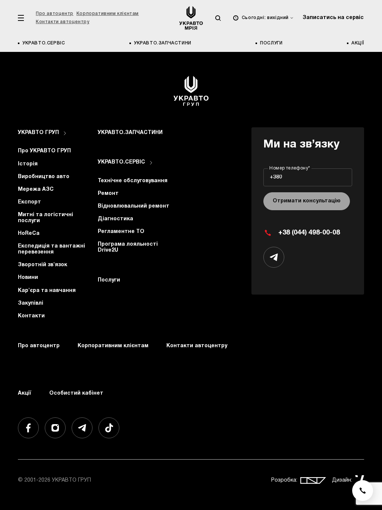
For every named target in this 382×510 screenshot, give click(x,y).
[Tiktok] (108, 427)
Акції (357, 43)
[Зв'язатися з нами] (362, 490)
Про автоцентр (54, 14)
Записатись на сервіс (333, 17)
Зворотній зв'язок (42, 264)
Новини (28, 277)
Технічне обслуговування (132, 180)
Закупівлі (30, 303)
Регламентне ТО (121, 231)
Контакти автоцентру (62, 22)
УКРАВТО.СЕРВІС (43, 43)
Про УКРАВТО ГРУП (44, 151)
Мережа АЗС (36, 189)
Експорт (29, 202)
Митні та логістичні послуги (45, 217)
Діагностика (115, 219)
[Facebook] (28, 427)
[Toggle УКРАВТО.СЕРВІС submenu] (151, 163)
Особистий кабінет (76, 393)
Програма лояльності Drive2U (128, 247)
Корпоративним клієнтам (107, 14)
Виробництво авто (43, 176)
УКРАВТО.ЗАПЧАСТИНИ (162, 43)
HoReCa (29, 233)
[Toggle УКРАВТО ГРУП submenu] (65, 133)
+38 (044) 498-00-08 (309, 233)
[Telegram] (82, 427)
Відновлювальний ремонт (133, 206)
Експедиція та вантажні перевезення (51, 249)
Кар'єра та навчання (47, 290)
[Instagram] (55, 427)
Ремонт (108, 193)
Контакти (31, 316)
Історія (28, 164)
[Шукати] (218, 18)
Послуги (271, 43)
